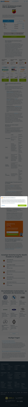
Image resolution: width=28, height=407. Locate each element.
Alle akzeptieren (22, 205)
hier (14, 203)
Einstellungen (3, 205)
